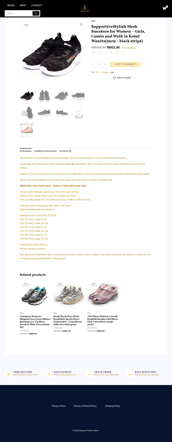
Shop (23, 5)
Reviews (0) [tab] (65, 151)
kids (93, 21)
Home (10, 5)
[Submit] (36, 13)
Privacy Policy (58, 406)
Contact (36, 5)
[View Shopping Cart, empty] (164, 9)
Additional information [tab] (45, 151)
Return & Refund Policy (85, 406)
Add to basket (125, 64)
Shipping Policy (112, 406)
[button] (81, 24)
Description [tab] (26, 151)
